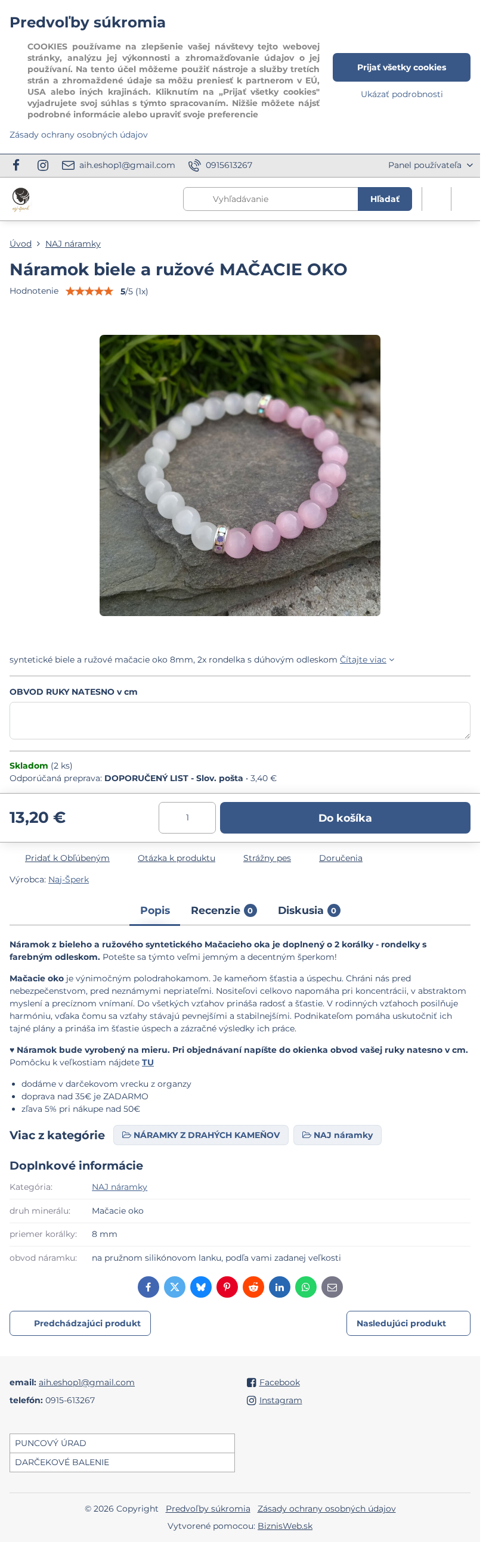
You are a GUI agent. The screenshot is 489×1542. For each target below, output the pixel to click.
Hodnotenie (34, 290)
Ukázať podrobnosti (402, 94)
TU (148, 1062)
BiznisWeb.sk (285, 1526)
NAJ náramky (119, 1187)
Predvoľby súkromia (208, 1508)
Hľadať (385, 199)
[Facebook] (19, 165)
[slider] (89, 291)
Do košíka (345, 818)
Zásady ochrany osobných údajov (327, 1508)
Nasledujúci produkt (401, 1323)
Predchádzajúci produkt (87, 1323)
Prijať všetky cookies (401, 67)
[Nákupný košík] (436, 199)
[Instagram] (43, 165)
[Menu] (465, 199)
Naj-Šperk (68, 879)
